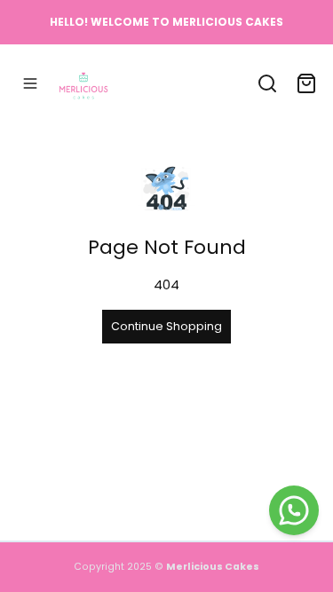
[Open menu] (30, 83)
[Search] (267, 83)
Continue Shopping (166, 326)
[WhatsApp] (294, 510)
